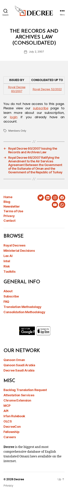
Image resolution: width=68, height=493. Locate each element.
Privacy (9, 216)
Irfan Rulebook (14, 416)
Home (7, 197)
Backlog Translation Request (25, 390)
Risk (6, 266)
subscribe (40, 108)
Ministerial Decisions (19, 250)
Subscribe (11, 296)
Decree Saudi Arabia (19, 370)
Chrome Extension (17, 400)
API (5, 411)
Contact (9, 220)
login (13, 117)
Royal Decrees (14, 245)
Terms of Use (13, 211)
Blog (6, 202)
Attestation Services (18, 395)
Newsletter (11, 206)
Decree (19, 479)
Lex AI (7, 256)
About (8, 291)
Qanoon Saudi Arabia (19, 365)
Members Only (17, 130)
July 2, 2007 (36, 51)
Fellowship (11, 432)
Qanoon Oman (14, 360)
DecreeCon (12, 426)
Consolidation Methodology (24, 312)
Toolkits (9, 271)
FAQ (6, 301)
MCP (6, 405)
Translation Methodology (22, 307)
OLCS (7, 421)
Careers (9, 437)
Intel (6, 261)
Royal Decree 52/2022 (47, 89)
